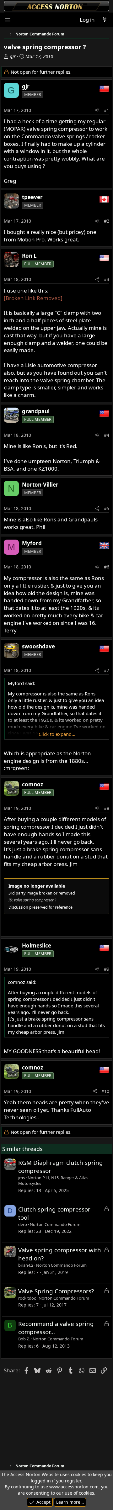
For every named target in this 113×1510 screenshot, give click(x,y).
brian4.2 (25, 1265)
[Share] (97, 110)
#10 (105, 1091)
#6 (106, 567)
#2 (106, 221)
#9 (106, 969)
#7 (106, 670)
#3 (106, 279)
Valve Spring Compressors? (56, 1291)
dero (22, 1224)
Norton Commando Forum (55, 1224)
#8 (106, 808)
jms (21, 1177)
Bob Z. (24, 1339)
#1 (106, 110)
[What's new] (104, 19)
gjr (13, 56)
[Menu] (8, 19)
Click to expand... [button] (57, 734)
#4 (106, 435)
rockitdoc (27, 1298)
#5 (106, 508)
